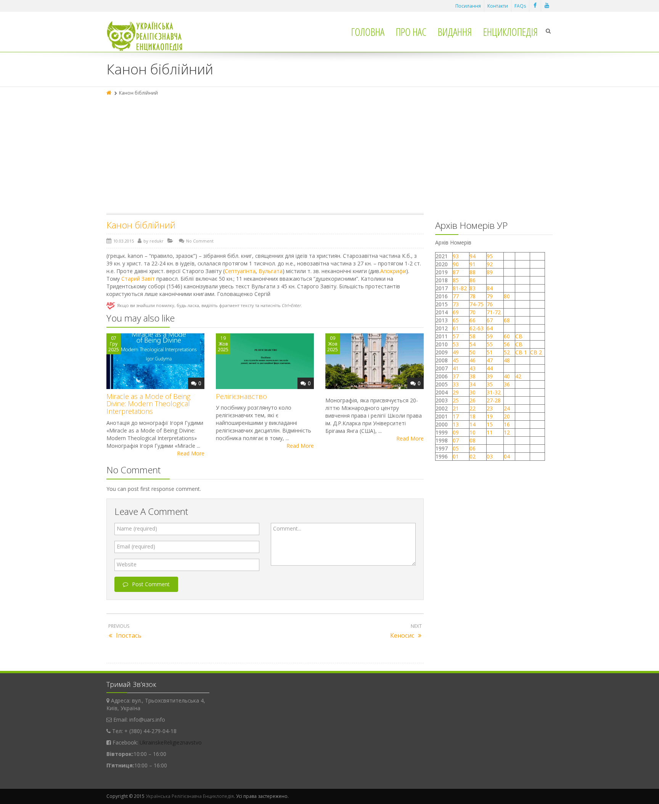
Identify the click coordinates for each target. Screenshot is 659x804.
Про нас (411, 31)
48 (507, 360)
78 (472, 296)
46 (472, 360)
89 (490, 272)
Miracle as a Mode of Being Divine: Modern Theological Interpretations (148, 404)
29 (456, 392)
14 (472, 424)
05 (456, 448)
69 (456, 312)
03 (490, 456)
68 (507, 320)
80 (507, 296)
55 (490, 344)
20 (507, 416)
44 (490, 368)
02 (472, 456)
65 (456, 320)
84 (490, 288)
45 (456, 360)
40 (507, 376)
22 (472, 408)
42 (519, 376)
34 (472, 384)
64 (490, 328)
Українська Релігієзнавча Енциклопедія (190, 796)
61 (456, 328)
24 (507, 408)
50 (472, 352)
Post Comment (151, 584)
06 (472, 448)
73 (456, 304)
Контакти (497, 6)
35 (490, 384)
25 (456, 400)
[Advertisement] (329, 155)
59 (490, 336)
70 (472, 312)
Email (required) (136, 546)
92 (490, 264)
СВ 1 (521, 352)
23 (490, 408)
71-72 (494, 312)
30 (472, 392)
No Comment (200, 241)
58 (472, 336)
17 (456, 416)
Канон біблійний (140, 225)
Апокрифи (393, 271)
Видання (455, 31)
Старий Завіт (138, 278)
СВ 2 (536, 352)
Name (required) (137, 528)
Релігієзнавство (241, 396)
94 (472, 256)
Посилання (468, 6)
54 (472, 344)
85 (456, 280)
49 (456, 352)
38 (472, 376)
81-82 (460, 288)
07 (456, 440)
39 (490, 376)
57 (456, 336)
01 (456, 456)
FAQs (520, 6)
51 (490, 352)
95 (490, 256)
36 (507, 384)
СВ (518, 336)
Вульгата (271, 271)
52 (507, 352)
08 (472, 440)
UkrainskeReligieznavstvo (171, 742)
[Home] (109, 93)
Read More (190, 453)
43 (472, 368)
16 (507, 424)
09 (456, 432)
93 (456, 256)
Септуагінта (240, 271)
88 (472, 272)
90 (456, 264)
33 (456, 384)
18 (472, 416)
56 (507, 344)
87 (456, 272)
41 (456, 368)
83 (472, 288)
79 (490, 296)
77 (456, 296)
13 (456, 424)
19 (490, 416)
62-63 (476, 328)
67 (490, 320)
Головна (367, 31)
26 (472, 400)
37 (456, 376)
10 (472, 432)
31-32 (494, 392)
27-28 (494, 400)
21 (456, 408)
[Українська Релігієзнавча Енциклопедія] (149, 36)
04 (507, 456)
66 (472, 320)
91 (472, 264)
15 (490, 424)
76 (490, 304)
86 (472, 280)
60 (507, 336)
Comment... (287, 528)
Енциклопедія (510, 31)
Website (127, 564)
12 (507, 432)
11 (490, 432)
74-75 (476, 304)
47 (490, 360)
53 (456, 344)
